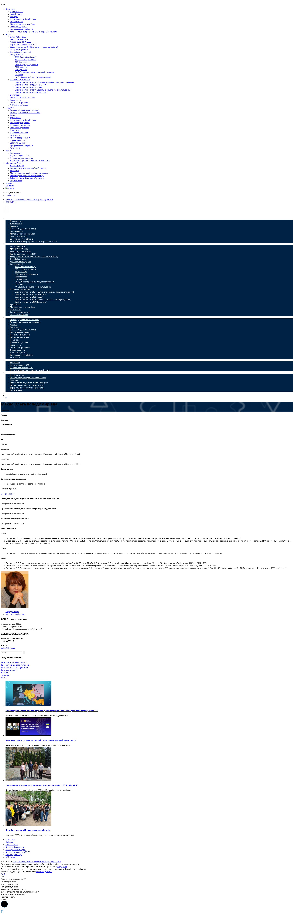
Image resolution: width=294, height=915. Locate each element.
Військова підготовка (19, 127)
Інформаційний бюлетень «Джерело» (27, 178)
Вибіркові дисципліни (20, 122)
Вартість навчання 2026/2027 (23, 44)
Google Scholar (7, 494)
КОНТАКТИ (10, 202)
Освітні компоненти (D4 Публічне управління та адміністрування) (44, 82)
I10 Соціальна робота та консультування (33, 77)
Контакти (10, 185)
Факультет (10, 9)
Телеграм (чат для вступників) (14, 667)
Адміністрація (16, 14)
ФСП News (10, 857)
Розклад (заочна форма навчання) (25, 112)
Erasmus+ (14, 170)
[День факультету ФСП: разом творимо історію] (28, 825)
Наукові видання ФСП (20, 155)
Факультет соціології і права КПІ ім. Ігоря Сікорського (37, 861)
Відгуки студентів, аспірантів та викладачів (29, 173)
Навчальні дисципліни (20, 79)
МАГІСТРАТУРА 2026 (19, 39)
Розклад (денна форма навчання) (25, 110)
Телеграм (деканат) (9, 670)
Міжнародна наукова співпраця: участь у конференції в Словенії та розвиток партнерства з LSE (52, 710)
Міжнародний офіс (14, 163)
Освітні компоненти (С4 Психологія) (31, 92)
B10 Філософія (21, 62)
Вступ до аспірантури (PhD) (18, 852)
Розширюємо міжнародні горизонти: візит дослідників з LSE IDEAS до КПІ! (42, 785)
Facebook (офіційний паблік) (13, 662)
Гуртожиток (15, 100)
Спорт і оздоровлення (20, 102)
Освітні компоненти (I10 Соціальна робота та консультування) (43, 90)
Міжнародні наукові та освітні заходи (27, 175)
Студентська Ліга (17, 140)
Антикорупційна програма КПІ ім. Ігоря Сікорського (33, 32)
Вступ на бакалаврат (15, 847)
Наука (8, 150)
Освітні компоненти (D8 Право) (29, 87)
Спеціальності (16, 21)
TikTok (4, 677)
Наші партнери (17, 165)
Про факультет (16, 11)
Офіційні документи (19, 49)
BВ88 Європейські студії (25, 57)
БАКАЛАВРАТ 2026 (18, 37)
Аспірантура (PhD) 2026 (20, 42)
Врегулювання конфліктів (21, 29)
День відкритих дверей (20, 52)
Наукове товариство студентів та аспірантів (29, 160)
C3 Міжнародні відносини (26, 64)
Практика (14, 130)
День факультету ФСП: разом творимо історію (28, 830)
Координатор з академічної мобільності (28, 168)
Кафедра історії (12, 611)
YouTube (4, 672)
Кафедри (14, 16)
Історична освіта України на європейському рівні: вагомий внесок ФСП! (41, 740)
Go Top (4, 874)
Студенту (10, 107)
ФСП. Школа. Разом (19, 105)
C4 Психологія (21, 67)
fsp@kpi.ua (10, 195)
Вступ (8, 34)
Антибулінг (15, 148)
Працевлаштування (19, 132)
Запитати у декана (18, 26)
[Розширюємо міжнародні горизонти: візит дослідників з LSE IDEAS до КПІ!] (28, 780)
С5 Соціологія (21, 69)
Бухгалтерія (15, 95)
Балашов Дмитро (44, 871)
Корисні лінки (16, 180)
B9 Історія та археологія (25, 59)
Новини (9, 183)
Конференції (15, 153)
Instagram (5, 675)
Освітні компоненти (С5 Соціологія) (31, 85)
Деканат (13, 115)
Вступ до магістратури (15, 849)
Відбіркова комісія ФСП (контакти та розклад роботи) (34, 47)
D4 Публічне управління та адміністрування (34, 72)
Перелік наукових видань (21, 158)
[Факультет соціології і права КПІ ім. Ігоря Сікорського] (6, 214)
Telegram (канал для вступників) (15, 665)
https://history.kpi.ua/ (15, 614)
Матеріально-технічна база (22, 24)
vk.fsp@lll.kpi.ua (8, 648)
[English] (10, 188)
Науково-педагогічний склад (23, 19)
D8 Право (19, 74)
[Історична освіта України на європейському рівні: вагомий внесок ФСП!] (28, 735)
